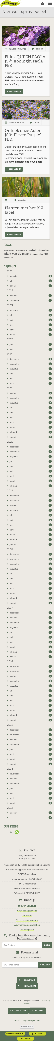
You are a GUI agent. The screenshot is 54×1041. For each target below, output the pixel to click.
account (39, 1033)
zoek (47, 945)
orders (27, 1039)
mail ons (20, 1010)
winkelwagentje (13, 1033)
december (30, 359)
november (30, 500)
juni (30, 320)
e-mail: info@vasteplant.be (27, 1020)
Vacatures (27, 915)
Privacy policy (27, 929)
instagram (28, 986)
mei (30, 325)
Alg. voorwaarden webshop (27, 925)
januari (30, 286)
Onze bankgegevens (27, 910)
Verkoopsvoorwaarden (27, 920)
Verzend (45, 964)
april (30, 330)
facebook (28, 980)
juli (30, 281)
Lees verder (15, 91)
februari (30, 432)
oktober (30, 295)
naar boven (28, 1027)
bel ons (38, 1010)
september (30, 300)
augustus (30, 276)
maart (30, 334)
